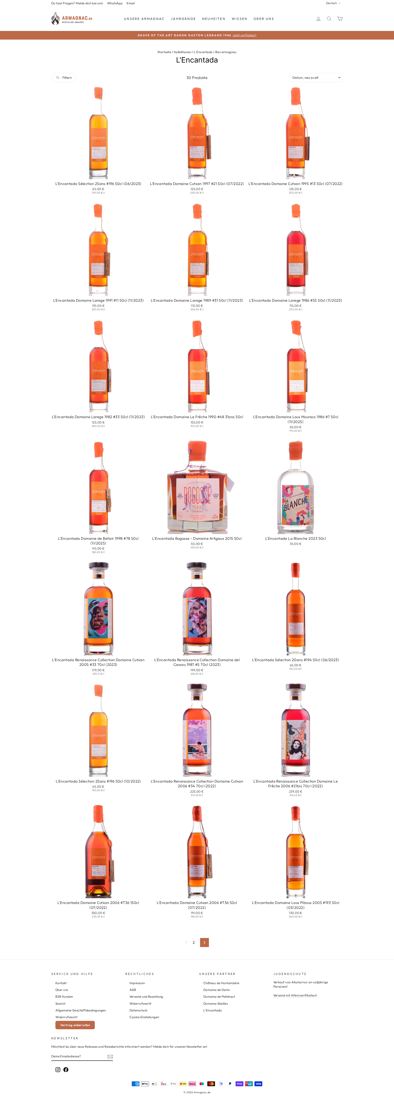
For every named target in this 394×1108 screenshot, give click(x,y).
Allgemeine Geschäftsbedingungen (80, 1010)
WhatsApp (115, 3)
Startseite (164, 52)
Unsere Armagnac (144, 19)
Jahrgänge (183, 19)
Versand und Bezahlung (146, 996)
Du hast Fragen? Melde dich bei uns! (77, 3)
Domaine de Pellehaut (219, 996)
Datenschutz (138, 1010)
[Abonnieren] (110, 1056)
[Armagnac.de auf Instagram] (57, 1069)
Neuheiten (214, 19)
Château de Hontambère (221, 983)
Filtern (67, 77)
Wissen (239, 19)
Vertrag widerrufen (75, 1025)
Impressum (137, 983)
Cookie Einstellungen (144, 1017)
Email (131, 3)
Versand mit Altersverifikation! (295, 995)
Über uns (264, 19)
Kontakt (60, 983)
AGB (132, 990)
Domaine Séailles (215, 1003)
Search (60, 1003)
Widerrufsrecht (66, 1017)
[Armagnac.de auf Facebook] (65, 1069)
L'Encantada (203, 52)
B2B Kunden (64, 996)
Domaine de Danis (216, 990)
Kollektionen (182, 52)
